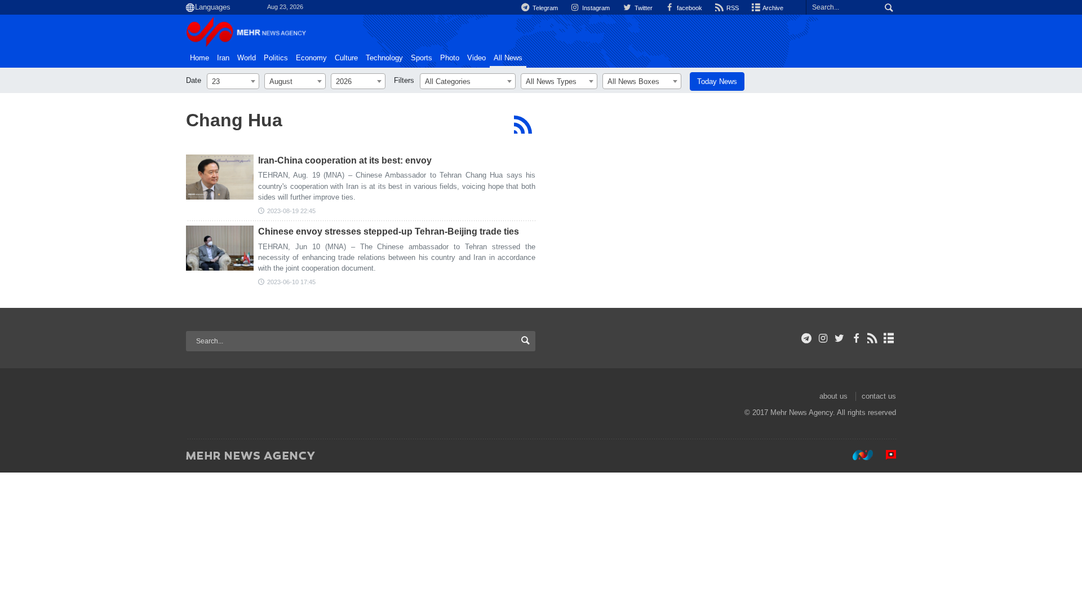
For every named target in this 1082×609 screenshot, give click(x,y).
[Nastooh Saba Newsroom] (857, 455)
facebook (688, 8)
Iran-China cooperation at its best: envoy (345, 160)
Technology (384, 58)
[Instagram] (823, 338)
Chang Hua (234, 120)
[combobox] (233, 81)
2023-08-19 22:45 (291, 211)
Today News (717, 81)
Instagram (595, 8)
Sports (421, 58)
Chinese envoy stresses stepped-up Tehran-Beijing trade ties (388, 231)
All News (508, 58)
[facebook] (856, 338)
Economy (311, 58)
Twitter (642, 8)
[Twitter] (839, 338)
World (246, 58)
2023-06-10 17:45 (291, 282)
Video (476, 58)
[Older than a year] (220, 177)
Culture (346, 58)
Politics (276, 58)
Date (193, 80)
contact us (879, 396)
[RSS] (522, 124)
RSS (732, 8)
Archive (772, 8)
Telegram (544, 8)
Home (199, 58)
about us (833, 396)
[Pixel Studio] (885, 455)
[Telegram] (807, 338)
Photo (449, 58)
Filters (404, 80)
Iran (223, 58)
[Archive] (889, 338)
